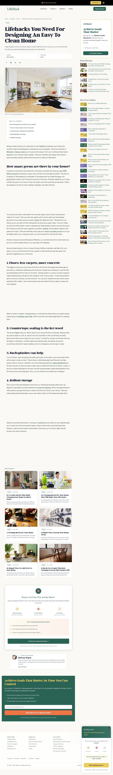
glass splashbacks (59, 363)
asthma (45, 228)
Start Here (43, 9)
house (59, 176)
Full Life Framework (12, 744)
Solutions (62, 9)
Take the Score (99, 9)
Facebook (9, 758)
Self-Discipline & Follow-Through (61, 741)
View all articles (22, 667)
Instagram (16, 758)
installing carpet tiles (25, 316)
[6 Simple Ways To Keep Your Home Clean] (55, 517)
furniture (41, 423)
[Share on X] (15, 62)
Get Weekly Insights (95, 53)
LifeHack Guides (11, 739)
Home (6, 19)
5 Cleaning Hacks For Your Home (20, 533)
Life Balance (10, 746)
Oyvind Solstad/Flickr (18, 114)
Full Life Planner (33, 744)
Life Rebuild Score (11, 741)
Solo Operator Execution (59, 751)
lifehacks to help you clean (16, 152)
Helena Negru (10, 57)
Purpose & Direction (58, 744)
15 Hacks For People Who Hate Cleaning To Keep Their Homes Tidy (55, 569)
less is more (32, 314)
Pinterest (23, 758)
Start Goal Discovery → (96, 765)
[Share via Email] (20, 62)
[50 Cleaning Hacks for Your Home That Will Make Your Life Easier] (55, 480)
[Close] (103, 3)
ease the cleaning (44, 388)
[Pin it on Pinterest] (11, 62)
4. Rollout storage (15, 137)
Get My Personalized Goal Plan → (38, 641)
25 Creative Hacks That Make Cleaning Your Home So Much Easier (19, 497)
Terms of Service (81, 765)
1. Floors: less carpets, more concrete (22, 128)
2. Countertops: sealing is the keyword (22, 131)
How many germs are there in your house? (23, 124)
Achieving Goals (11, 748)
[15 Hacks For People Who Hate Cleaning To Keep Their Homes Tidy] (55, 553)
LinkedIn (37, 758)
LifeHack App (32, 739)
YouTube (31, 758)
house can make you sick (53, 231)
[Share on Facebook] (6, 62)
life (50, 157)
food (16, 273)
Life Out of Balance (58, 746)
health (42, 146)
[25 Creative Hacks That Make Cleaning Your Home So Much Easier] (21, 480)
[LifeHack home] (13, 8)
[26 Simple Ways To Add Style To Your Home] (21, 553)
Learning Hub (32, 746)
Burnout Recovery (57, 739)
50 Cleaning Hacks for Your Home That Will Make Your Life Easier (55, 496)
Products (53, 9)
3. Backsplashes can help (18, 134)
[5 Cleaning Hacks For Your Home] (21, 517)
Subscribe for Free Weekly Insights (38, 713)
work (16, 335)
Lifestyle (12, 19)
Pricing (71, 9)
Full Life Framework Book (35, 741)
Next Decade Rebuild (58, 748)
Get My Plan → (96, 2)
